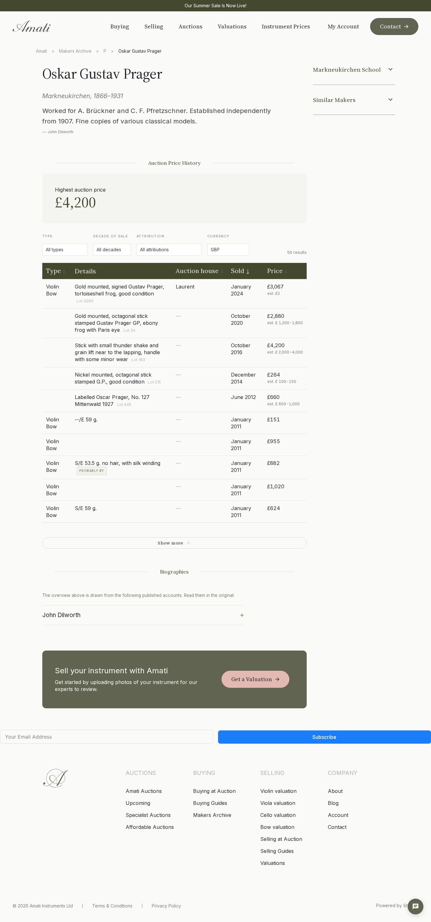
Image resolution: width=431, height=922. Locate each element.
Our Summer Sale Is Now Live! (215, 5)
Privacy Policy (166, 905)
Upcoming (138, 803)
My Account (343, 26)
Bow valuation (277, 827)
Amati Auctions (144, 791)
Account (338, 815)
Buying (119, 26)
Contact (390, 26)
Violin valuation (278, 791)
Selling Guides (277, 851)
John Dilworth (143, 614)
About (335, 791)
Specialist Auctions (148, 815)
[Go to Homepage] (53, 26)
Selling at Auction (281, 839)
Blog (333, 803)
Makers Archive (75, 51)
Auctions (190, 26)
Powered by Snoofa (397, 905)
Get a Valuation (251, 679)
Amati (41, 51)
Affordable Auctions (150, 827)
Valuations (232, 26)
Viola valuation (277, 803)
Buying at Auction (214, 791)
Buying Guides (210, 803)
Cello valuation (278, 815)
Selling (154, 26)
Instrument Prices (286, 26)
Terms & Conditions (112, 905)
